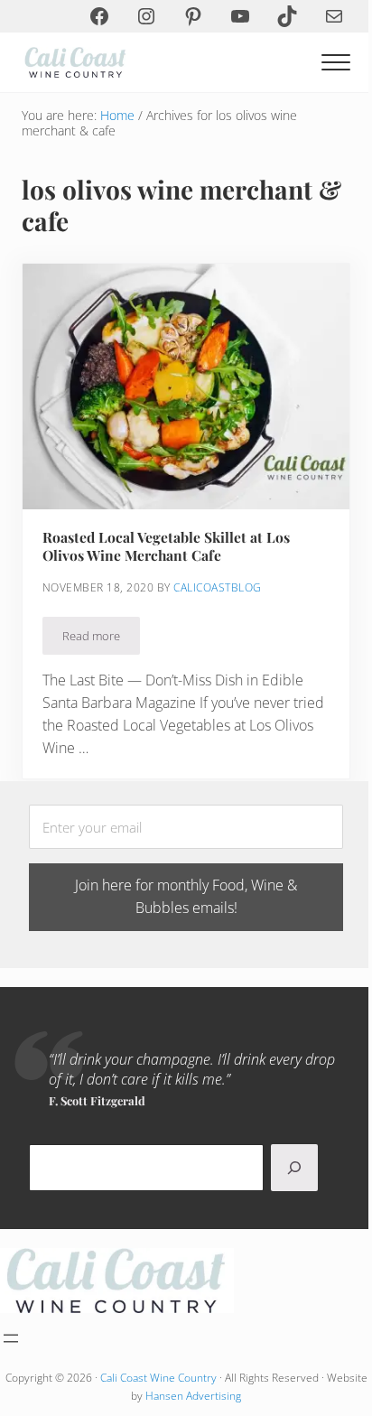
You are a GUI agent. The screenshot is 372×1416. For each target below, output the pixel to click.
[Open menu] (11, 1338)
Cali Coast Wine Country (158, 1377)
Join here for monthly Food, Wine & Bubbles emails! (186, 896)
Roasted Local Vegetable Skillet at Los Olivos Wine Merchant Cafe (166, 546)
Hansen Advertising (193, 1395)
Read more (101, 639)
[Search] (294, 1167)
